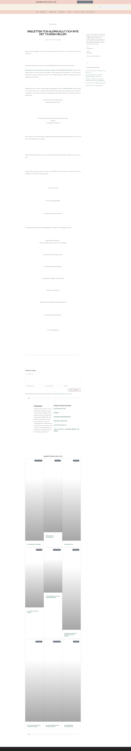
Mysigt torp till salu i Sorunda (97, 76)
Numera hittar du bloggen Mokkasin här (93, 56)
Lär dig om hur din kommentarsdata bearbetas (62, 393)
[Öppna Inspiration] (57, 12)
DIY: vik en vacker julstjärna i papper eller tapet (97, 83)
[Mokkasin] (93, 25)
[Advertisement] (53, 342)
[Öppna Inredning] (47, 12)
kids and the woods (60, 421)
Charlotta (87, 85)
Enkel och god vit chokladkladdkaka (98, 80)
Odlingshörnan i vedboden (34, 544)
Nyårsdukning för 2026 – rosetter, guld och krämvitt (70, 635)
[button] (45, 363)
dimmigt (56, 412)
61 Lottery (87, 70)
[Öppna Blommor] (65, 12)
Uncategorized (58, 39)
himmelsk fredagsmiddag (62, 417)
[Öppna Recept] (72, 12)
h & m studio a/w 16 (60, 425)
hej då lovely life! (60, 408)
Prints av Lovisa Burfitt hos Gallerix (96, 85)
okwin (87, 83)
